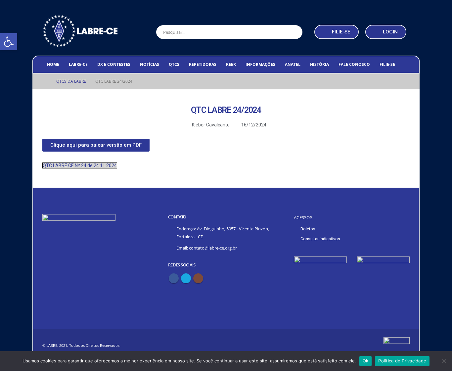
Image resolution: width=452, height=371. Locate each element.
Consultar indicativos (320, 238)
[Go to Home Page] (44, 81)
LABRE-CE (78, 64)
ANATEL (292, 64)
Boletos (307, 228)
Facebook (174, 278)
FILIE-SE (387, 64)
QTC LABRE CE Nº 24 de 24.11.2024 (80, 165)
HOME (53, 64)
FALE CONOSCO (354, 64)
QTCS (174, 64)
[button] (336, 31)
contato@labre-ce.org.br (213, 248)
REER (231, 64)
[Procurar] (295, 32)
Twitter (186, 278)
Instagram (198, 278)
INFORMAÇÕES (260, 64)
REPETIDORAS (202, 64)
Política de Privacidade (402, 360)
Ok (366, 360)
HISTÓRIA (319, 64)
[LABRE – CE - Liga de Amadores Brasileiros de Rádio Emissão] (80, 31)
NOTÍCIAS (149, 64)
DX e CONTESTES (113, 64)
